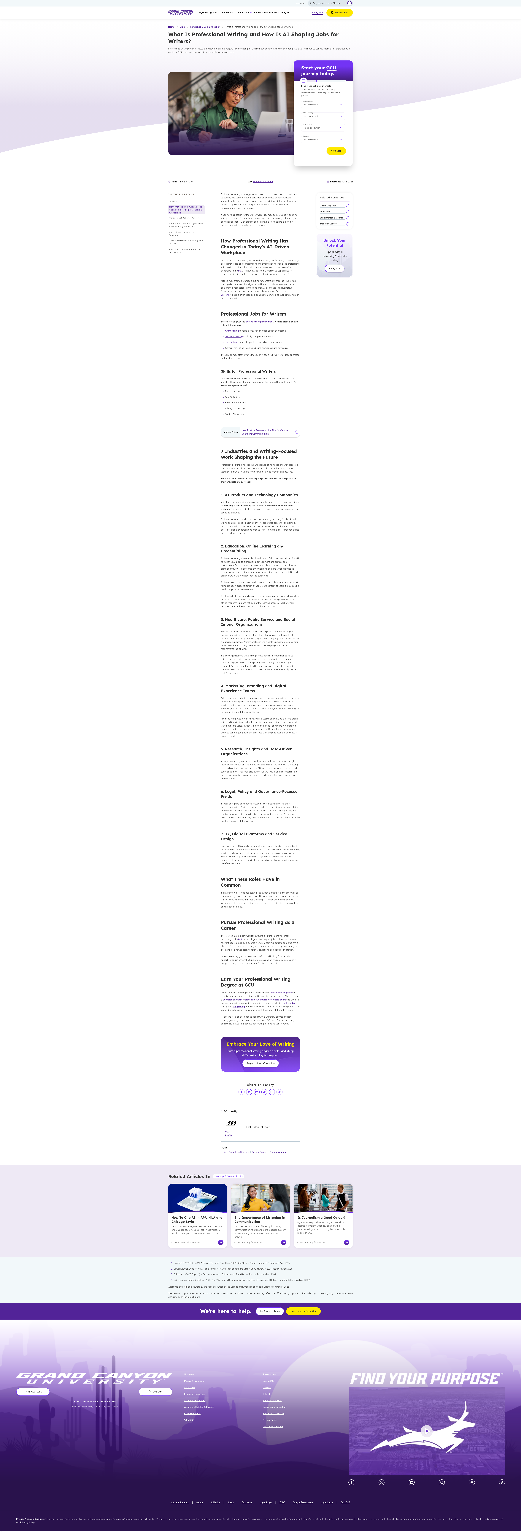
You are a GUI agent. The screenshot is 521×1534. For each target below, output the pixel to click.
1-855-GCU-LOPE (33, 1391)
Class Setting (308, 113)
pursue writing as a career (259, 321)
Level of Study (308, 101)
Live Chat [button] (157, 1391)
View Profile (228, 1133)
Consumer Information (274, 1407)
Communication (277, 1152)
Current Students (180, 1502)
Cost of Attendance (273, 1426)
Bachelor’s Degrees (239, 1152)
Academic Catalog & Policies (199, 1407)
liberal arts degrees (281, 992)
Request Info (341, 12)
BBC (240, 270)
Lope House (327, 1502)
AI (225, 1152)
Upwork (225, 294)
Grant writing (232, 330)
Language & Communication (205, 26)
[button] (323, 104)
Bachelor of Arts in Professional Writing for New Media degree (255, 999)
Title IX (266, 1394)
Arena (231, 1502)
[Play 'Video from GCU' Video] (427, 1431)
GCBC (282, 1502)
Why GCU (189, 1420)
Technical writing (234, 336)
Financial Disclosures (273, 1413)
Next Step (336, 150)
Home (171, 26)
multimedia (289, 1003)
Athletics (215, 1502)
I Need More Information (303, 1311)
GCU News (247, 1502)
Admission (189, 1387)
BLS (240, 939)
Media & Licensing (272, 1400)
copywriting (239, 1006)
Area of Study (308, 124)
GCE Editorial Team (263, 181)
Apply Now (317, 12)
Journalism (231, 342)
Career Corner (259, 1152)
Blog (182, 26)
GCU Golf (345, 1502)
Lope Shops (266, 1502)
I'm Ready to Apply (270, 1311)
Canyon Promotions (303, 1502)
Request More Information (261, 1063)
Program (306, 136)
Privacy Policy (270, 1420)
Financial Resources (194, 1394)
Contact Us (268, 1381)
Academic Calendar (194, 1400)
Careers (267, 1387)
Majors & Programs (194, 1381)
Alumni (199, 1502)
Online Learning (192, 1413)
